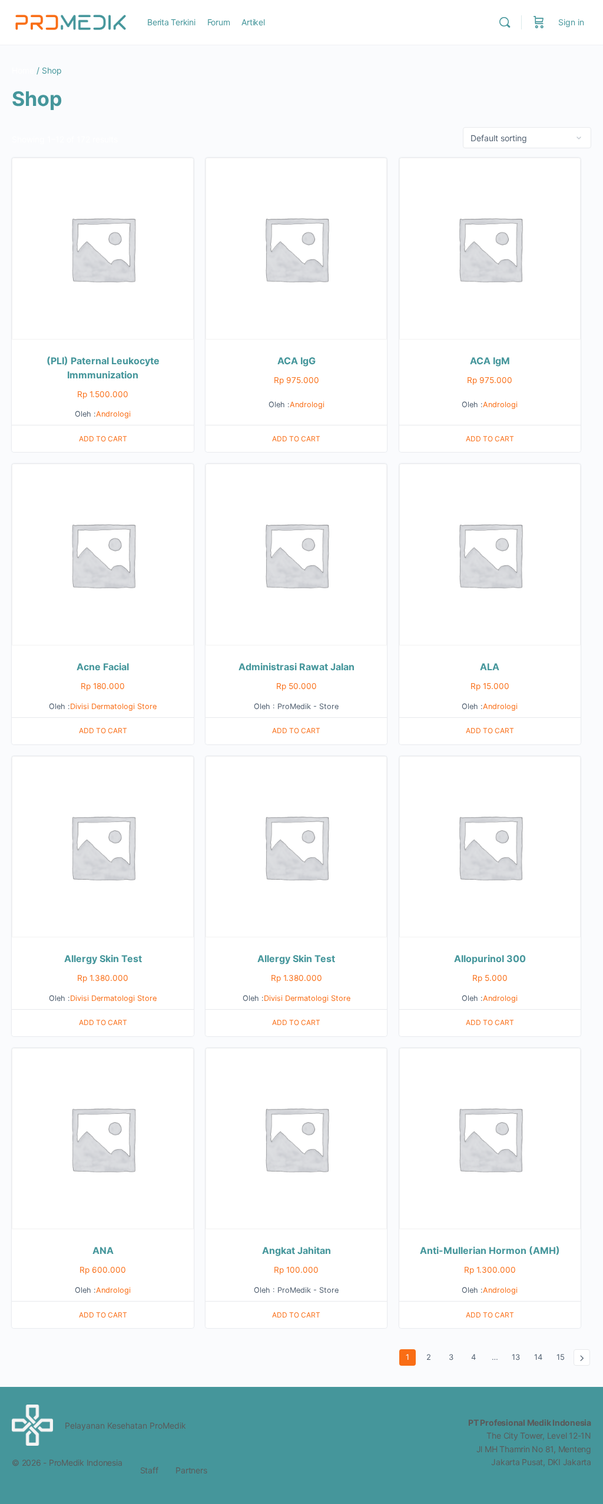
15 (560, 1357)
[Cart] (538, 22)
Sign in (571, 22)
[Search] (504, 22)
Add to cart (103, 438)
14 (538, 1357)
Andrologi (113, 414)
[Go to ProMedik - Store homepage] (71, 21)
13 (516, 1357)
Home (23, 70)
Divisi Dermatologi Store (113, 706)
